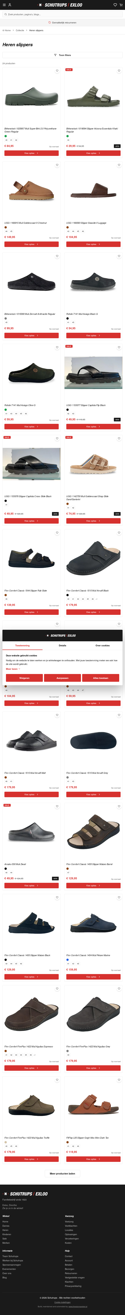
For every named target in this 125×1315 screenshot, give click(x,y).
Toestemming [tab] (22, 645)
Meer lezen (12, 669)
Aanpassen (62, 678)
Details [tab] (62, 645)
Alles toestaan (100, 678)
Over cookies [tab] (103, 645)
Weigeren (24, 678)
